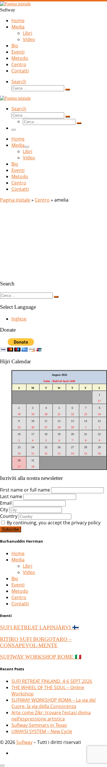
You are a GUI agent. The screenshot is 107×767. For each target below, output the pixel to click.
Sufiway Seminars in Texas (39, 725)
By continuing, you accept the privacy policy (53, 523)
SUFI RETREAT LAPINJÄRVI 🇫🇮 (39, 627)
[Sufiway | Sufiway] (15, 3)
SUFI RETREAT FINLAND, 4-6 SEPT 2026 (51, 681)
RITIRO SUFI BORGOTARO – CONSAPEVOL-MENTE (36, 642)
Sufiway (24, 742)
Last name (11, 496)
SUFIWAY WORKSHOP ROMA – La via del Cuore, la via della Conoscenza (53, 703)
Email (6, 503)
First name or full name (25, 490)
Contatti (20, 603)
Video (29, 572)
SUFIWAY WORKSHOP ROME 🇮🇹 (40, 657)
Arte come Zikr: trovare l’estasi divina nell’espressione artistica (51, 715)
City (4, 509)
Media (18, 560)
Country (8, 516)
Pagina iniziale (15, 200)
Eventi (18, 585)
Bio (14, 578)
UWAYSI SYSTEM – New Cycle (41, 731)
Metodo (19, 591)
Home (18, 553)
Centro (42, 200)
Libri (27, 566)
